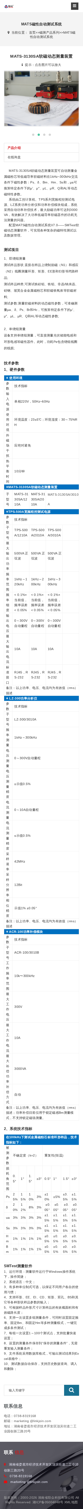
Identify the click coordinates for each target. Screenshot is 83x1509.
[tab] (41, 148)
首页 (32, 32)
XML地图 (71, 1502)
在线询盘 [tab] (14, 157)
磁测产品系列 (49, 32)
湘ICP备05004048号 (48, 1502)
